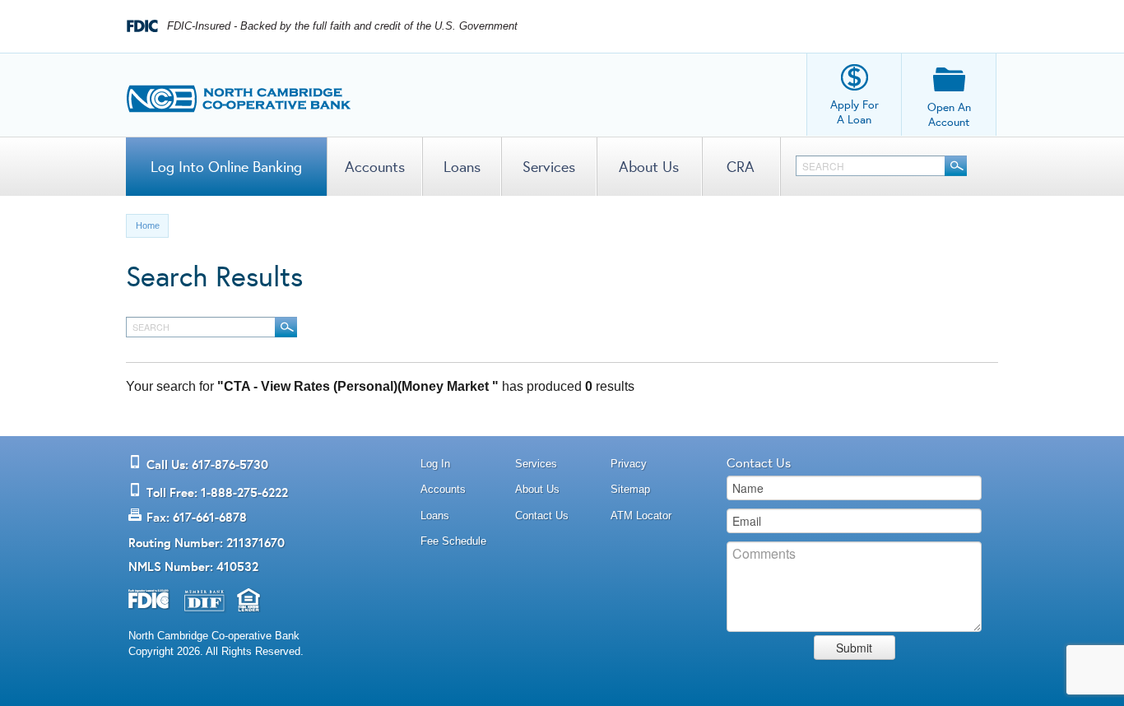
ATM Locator (641, 515)
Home (148, 225)
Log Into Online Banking (226, 166)
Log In (435, 464)
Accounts (375, 166)
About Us (649, 166)
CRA (741, 166)
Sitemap (630, 489)
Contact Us (542, 515)
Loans (462, 166)
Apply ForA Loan (854, 112)
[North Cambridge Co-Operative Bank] (239, 95)
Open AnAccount (949, 114)
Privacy (629, 464)
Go (956, 166)
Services (549, 166)
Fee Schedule (453, 541)
